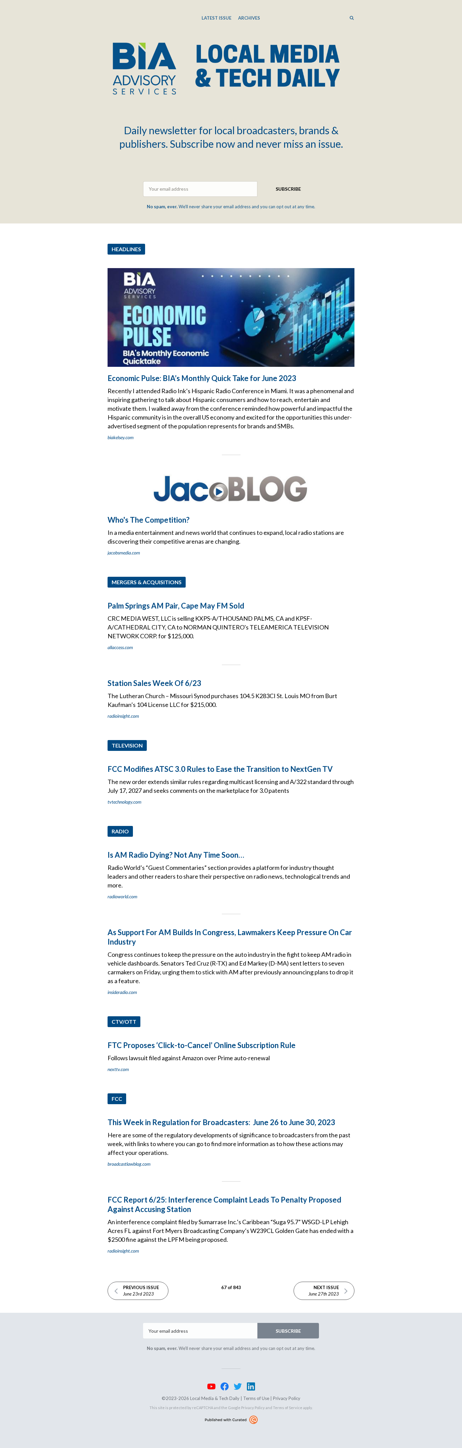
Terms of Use (256, 1398)
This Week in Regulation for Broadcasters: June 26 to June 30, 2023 (221, 1122)
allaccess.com (120, 647)
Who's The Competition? (148, 519)
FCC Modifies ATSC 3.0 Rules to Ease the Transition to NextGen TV (220, 769)
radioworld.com (122, 896)
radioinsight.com (123, 716)
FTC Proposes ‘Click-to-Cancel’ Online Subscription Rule (202, 1045)
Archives (249, 18)
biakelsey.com (121, 437)
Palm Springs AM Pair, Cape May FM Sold (176, 605)
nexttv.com (118, 1069)
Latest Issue (216, 18)
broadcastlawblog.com (129, 1164)
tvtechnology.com (124, 802)
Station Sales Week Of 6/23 (154, 683)
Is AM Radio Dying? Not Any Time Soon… (176, 854)
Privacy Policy (286, 1398)
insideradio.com (122, 992)
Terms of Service (287, 1407)
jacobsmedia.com (124, 552)
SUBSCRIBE (288, 189)
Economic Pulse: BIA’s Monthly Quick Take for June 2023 (202, 378)
